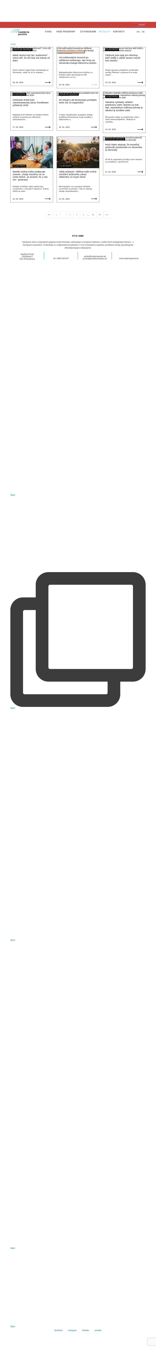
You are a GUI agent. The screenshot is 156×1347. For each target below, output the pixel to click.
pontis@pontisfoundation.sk (95, 259)
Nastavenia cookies (59, 1340)
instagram (72, 1330)
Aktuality (105, 32)
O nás (48, 32)
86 (100, 215)
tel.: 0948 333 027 (61, 258)
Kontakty (119, 32)
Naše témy (89, 1340)
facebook (58, 1330)
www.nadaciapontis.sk (128, 258)
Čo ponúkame (88, 32)
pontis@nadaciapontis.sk (95, 256)
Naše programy (65, 32)
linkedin (85, 1330)
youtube (98, 1330)
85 (93, 215)
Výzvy (13, 44)
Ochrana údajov (43, 1340)
